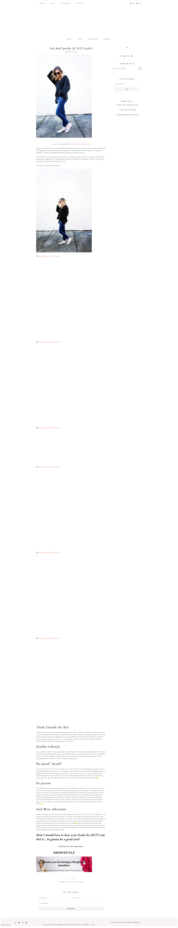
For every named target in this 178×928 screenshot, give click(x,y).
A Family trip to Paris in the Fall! (128, 105)
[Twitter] (137, 3)
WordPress (85, 925)
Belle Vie (89, 26)
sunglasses (86, 144)
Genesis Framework (133, 922)
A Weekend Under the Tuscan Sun (128, 115)
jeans (72, 144)
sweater (55, 144)
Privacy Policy (6, 925)
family (61, 739)
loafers (78, 144)
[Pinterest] (134, 3)
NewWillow (60, 925)
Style (82, 882)
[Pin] (75, 879)
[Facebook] (141, 3)
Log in (93, 925)
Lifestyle (76, 882)
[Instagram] (131, 3)
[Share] (67, 879)
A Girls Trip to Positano (128, 110)
